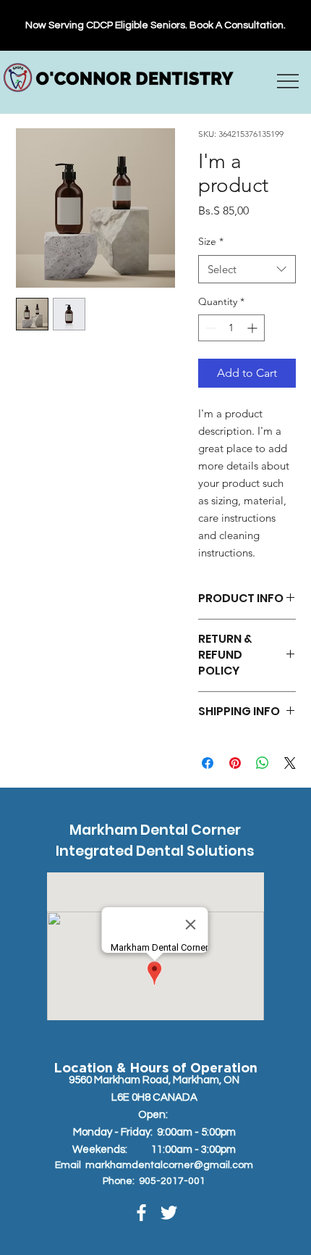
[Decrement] (209, 328)
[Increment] (253, 328)
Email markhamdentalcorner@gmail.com (154, 1165)
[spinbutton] (231, 328)
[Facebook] (141, 1212)
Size (210, 241)
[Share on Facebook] (207, 763)
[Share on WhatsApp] (262, 763)
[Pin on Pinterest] (235, 763)
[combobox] (247, 269)
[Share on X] (290, 763)
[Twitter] (169, 1212)
